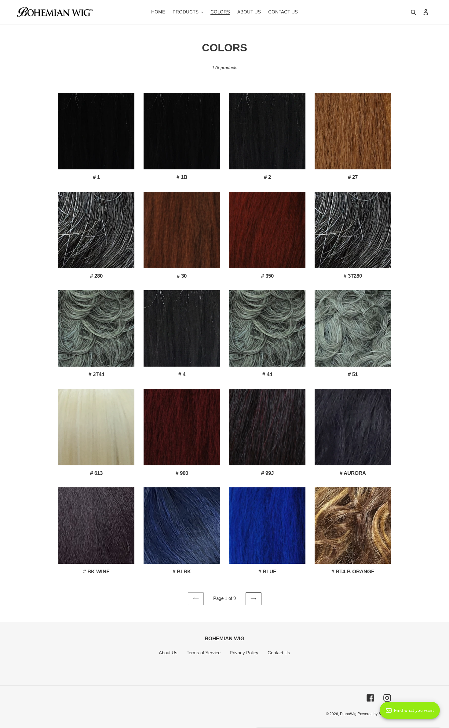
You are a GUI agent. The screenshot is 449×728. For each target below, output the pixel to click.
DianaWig (348, 714)
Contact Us (279, 652)
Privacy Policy (244, 652)
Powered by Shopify (374, 714)
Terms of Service (204, 652)
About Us (168, 652)
